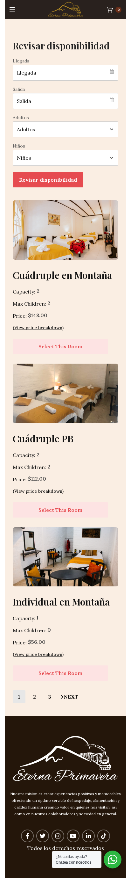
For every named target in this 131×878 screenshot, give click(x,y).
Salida (19, 89)
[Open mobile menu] (12, 9)
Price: (20, 316)
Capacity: (24, 291)
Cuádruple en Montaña (62, 275)
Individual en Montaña (61, 601)
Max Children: (29, 304)
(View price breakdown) (38, 327)
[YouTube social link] (73, 836)
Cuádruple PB (43, 438)
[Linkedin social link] (88, 836)
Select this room (60, 346)
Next (71, 696)
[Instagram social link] (58, 836)
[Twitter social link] (42, 836)
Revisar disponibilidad (48, 180)
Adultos (21, 117)
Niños (19, 146)
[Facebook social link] (27, 836)
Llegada (21, 61)
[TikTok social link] (103, 836)
